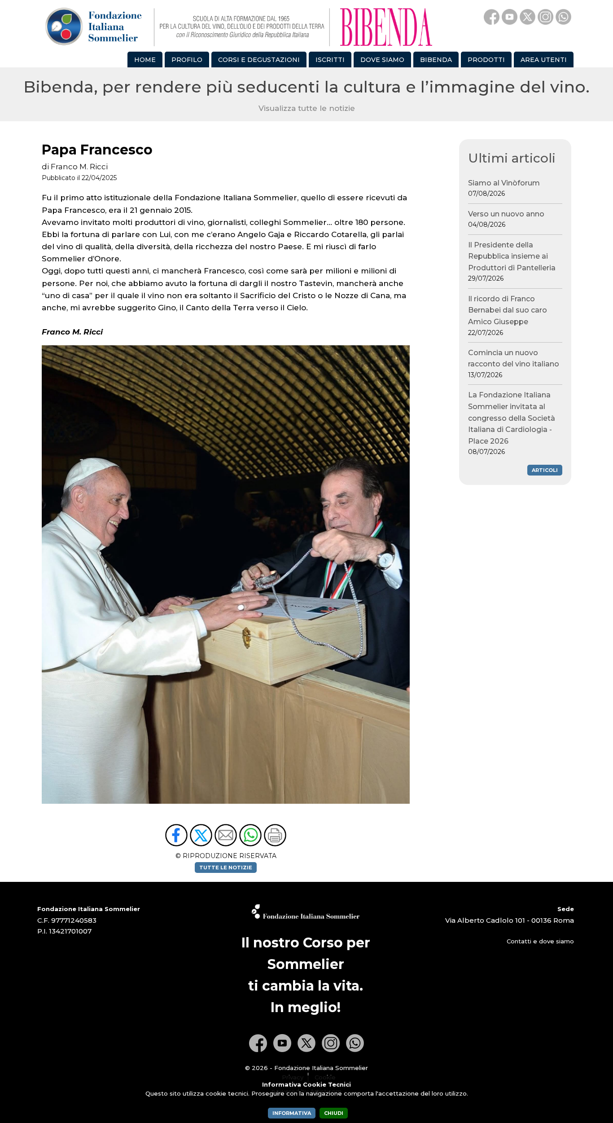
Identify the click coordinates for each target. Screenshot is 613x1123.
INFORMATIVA (291, 1113)
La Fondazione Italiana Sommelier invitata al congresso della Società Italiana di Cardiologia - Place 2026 (511, 423)
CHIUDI (333, 1113)
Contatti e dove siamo (540, 941)
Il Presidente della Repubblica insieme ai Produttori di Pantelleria (512, 262)
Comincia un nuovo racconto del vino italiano (513, 363)
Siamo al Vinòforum (504, 188)
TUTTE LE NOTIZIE (225, 867)
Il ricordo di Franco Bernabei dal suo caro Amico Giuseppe (507, 316)
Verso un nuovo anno (506, 219)
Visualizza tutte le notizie (306, 108)
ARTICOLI (545, 470)
